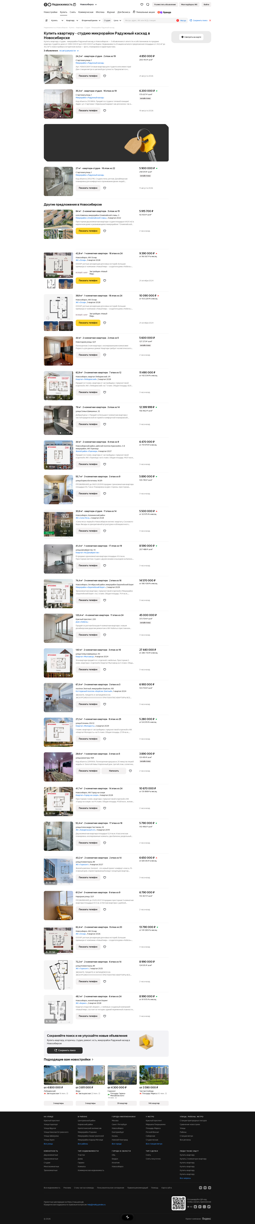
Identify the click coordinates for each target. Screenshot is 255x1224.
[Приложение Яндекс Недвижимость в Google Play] (199, 1207)
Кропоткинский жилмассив (89, 1128)
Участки (81, 1155)
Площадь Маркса (153, 1128)
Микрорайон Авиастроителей (91, 1136)
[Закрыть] (210, 20)
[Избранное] (141, 4)
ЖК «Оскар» (81, 260)
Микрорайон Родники (87, 1132)
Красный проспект (84, 619)
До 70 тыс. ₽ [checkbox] (90, 146)
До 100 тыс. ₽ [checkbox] (108, 146)
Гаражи (81, 1163)
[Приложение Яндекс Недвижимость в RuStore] (209, 1207)
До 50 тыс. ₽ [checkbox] (73, 146)
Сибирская (150, 1136)
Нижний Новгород (120, 1140)
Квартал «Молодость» (85, 726)
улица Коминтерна (84, 862)
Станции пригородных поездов (193, 1120)
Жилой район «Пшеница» (86, 451)
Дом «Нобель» (82, 622)
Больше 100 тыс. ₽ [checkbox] (58, 154)
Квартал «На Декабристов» (87, 553)
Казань (115, 1136)
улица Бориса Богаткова (86, 481)
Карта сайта (167, 1188)
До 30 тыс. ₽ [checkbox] (55, 146)
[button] (147, 4)
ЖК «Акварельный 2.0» (86, 830)
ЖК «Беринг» (81, 1003)
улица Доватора (83, 758)
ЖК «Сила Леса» (83, 518)
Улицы (182, 1128)
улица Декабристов (84, 550)
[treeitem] (51, 12)
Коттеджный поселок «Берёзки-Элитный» (94, 691)
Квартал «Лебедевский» (86, 379)
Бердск (115, 1159)
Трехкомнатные (51, 1170)
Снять (148, 1155)
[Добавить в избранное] (104, 76)
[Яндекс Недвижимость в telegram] (209, 1187)
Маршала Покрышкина (155, 1124)
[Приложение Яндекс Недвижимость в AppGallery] (204, 1207)
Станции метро (186, 1136)
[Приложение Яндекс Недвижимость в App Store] (195, 1207)
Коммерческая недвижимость (91, 1170)
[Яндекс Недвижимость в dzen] (205, 1187)
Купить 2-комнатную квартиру (193, 1159)
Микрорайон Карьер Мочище (90, 1140)
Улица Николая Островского (56, 1132)
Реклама (67, 1188)
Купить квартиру (187, 1155)
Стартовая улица (83, 60)
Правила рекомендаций (137, 1188)
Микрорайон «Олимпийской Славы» (91, 218)
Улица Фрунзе (50, 1128)
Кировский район (85, 1124)
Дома (80, 1159)
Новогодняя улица (84, 342)
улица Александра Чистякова (88, 827)
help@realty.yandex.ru (96, 1205)
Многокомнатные (51, 1166)
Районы (183, 1132)
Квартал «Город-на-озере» (87, 795)
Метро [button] (183, 21)
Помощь (154, 1188)
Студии (47, 1163)
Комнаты (82, 1166)
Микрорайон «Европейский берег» (91, 587)
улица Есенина (82, 723)
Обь (113, 1155)
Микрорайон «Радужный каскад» (90, 63)
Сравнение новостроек (190, 1124)
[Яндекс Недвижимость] (60, 4)
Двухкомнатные (51, 1155)
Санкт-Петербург (119, 1124)
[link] (206, 4)
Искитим (116, 1163)
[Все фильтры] (46, 20)
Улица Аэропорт (51, 1124)
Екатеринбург (118, 1132)
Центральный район (86, 1120)
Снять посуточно (153, 1159)
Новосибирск (81, 257)
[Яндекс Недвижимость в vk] (200, 1187)
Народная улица (83, 896)
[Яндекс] (206, 1218)
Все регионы (185, 1140)
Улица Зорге (49, 1140)
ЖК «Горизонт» (82, 864)
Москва (115, 1120)
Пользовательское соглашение (110, 1188)
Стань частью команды (84, 1188)
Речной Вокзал (152, 1132)
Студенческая (152, 1140)
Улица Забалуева (51, 1136)
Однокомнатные (51, 1159)
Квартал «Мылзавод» (85, 656)
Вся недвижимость (52, 1188)
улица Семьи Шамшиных (86, 411)
